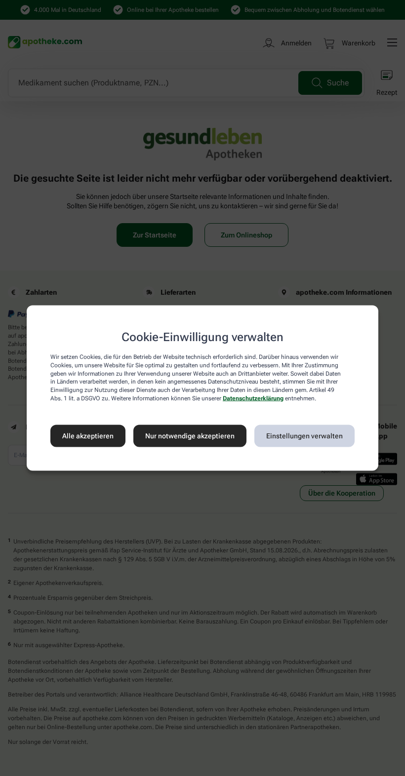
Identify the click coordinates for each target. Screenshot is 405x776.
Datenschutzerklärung (253, 398)
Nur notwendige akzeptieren (190, 436)
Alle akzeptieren (88, 436)
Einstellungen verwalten (304, 436)
